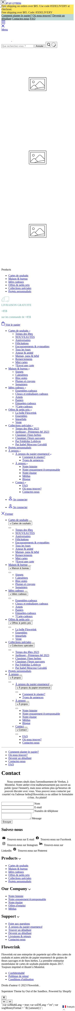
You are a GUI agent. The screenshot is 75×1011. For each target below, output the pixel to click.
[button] (68, 1006)
